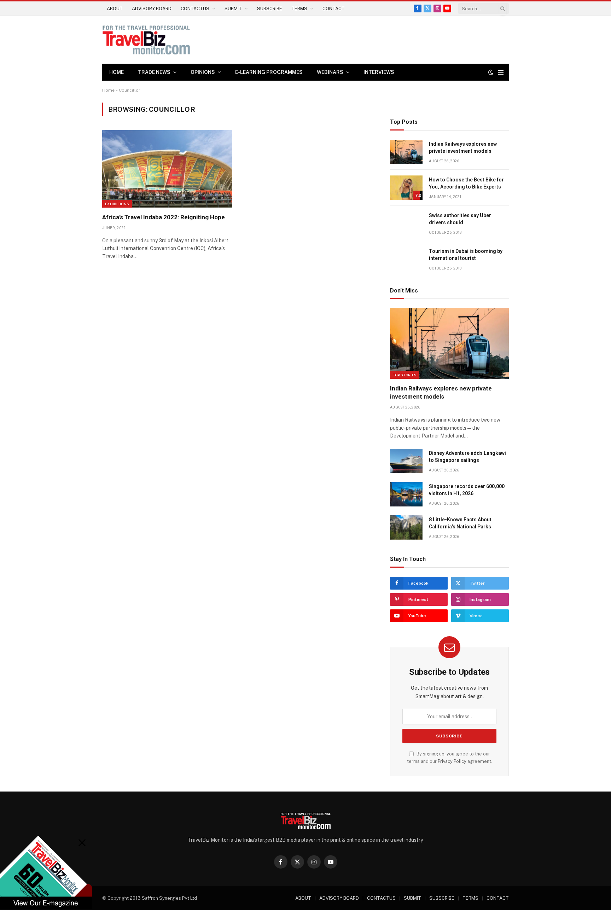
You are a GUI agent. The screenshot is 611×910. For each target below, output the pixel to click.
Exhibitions (117, 204)
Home (116, 72)
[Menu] (501, 72)
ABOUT (115, 8)
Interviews (378, 72)
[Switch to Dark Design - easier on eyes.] (491, 72)
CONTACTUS (195, 8)
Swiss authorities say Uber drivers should (460, 219)
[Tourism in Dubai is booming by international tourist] (406, 259)
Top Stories (405, 375)
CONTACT (333, 8)
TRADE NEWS (154, 72)
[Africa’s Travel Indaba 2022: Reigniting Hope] (167, 168)
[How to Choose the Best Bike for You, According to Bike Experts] (406, 187)
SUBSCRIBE (269, 8)
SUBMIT (233, 8)
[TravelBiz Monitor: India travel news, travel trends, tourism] (146, 40)
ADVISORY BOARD (151, 8)
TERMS (299, 8)
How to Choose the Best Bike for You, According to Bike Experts (466, 183)
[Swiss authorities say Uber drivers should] (406, 223)
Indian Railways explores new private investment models (463, 147)
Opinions (203, 72)
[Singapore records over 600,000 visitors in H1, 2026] (406, 494)
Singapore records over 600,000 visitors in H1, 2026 (467, 489)
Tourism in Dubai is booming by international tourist (465, 254)
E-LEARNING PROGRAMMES (269, 72)
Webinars (330, 72)
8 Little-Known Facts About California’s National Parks (460, 523)
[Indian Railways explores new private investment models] (406, 152)
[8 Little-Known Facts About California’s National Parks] (406, 527)
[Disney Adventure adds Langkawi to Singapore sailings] (406, 461)
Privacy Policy (452, 761)
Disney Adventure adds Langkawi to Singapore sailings (467, 456)
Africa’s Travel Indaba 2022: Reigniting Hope (163, 217)
